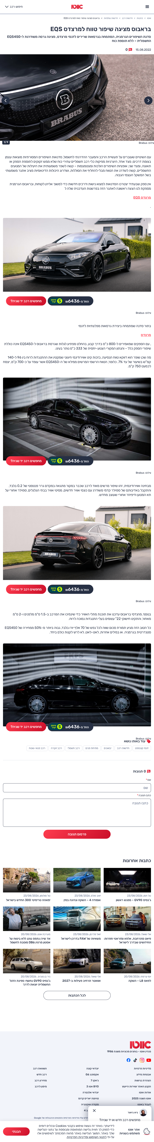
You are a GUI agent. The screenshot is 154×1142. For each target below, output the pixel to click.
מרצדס (146, 335)
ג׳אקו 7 (95, 1080)
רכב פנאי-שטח (37, 748)
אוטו (149, 18)
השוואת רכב (40, 1068)
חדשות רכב (127, 18)
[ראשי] (140, 1045)
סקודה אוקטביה (90, 1104)
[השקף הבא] (6, 100)
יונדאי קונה (92, 1068)
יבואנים (107, 748)
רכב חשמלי (74, 748)
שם (148, 779)
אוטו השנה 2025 (141, 1098)
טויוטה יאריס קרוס (88, 1098)
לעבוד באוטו (144, 1104)
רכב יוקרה (56, 748)
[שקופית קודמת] (148, 100)
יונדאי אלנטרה (91, 1092)
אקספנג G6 (92, 1074)
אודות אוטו (145, 1092)
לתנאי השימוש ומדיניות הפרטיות (86, 1137)
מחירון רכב (41, 1080)
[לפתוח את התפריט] (147, 6)
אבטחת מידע (144, 1074)
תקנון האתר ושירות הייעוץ (136, 1086)
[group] (77, 100)
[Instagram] (142, 1060)
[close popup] (94, 1110)
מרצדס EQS (142, 197)
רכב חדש (42, 1074)
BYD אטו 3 (92, 1086)
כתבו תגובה (144, 795)
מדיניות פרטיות (142, 1068)
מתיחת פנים (91, 748)
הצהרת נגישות (142, 1080)
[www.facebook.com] (128, 1060)
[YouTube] (148, 1060)
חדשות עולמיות (111, 18)
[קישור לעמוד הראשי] (77, 7)
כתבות (140, 18)
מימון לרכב (41, 1086)
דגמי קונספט (142, 748)
